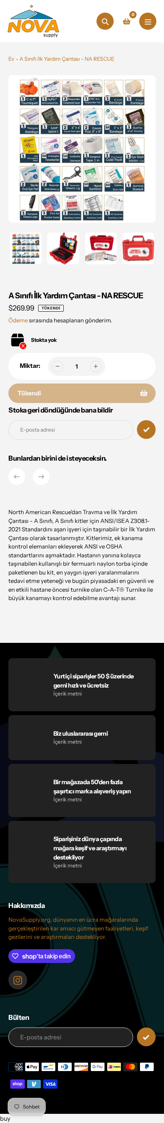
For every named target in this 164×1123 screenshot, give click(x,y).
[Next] (41, 476)
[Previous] (16, 476)
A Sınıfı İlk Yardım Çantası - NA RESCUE (66, 58)
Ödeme (18, 320)
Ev (11, 58)
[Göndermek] (146, 1037)
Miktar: (30, 365)
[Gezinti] (147, 21)
